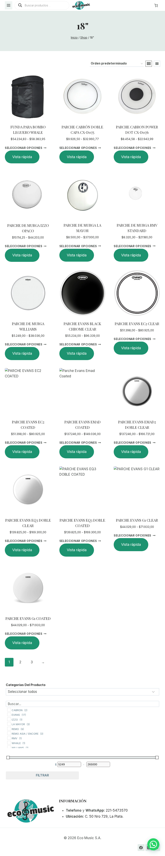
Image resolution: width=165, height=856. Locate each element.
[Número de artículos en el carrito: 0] (156, 5)
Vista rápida (22, 157)
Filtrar (42, 775)
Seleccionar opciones (23, 147)
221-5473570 (117, 810)
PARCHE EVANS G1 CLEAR (137, 520)
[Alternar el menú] (8, 5)
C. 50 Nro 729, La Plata (104, 816)
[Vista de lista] (157, 64)
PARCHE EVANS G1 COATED (28, 618)
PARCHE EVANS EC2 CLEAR (137, 323)
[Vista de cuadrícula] (148, 64)
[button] (153, 844)
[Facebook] (141, 847)
